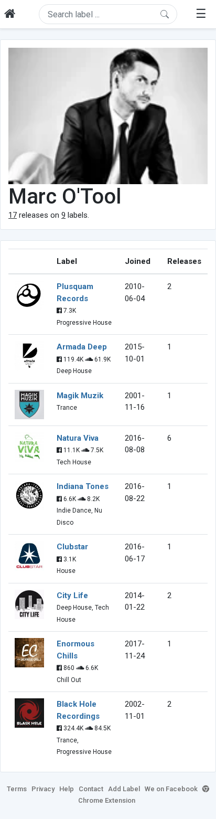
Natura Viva (78, 438)
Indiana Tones (83, 486)
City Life (72, 595)
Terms (17, 789)
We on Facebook (171, 789)
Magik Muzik (80, 395)
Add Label (124, 789)
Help (66, 789)
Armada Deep (82, 347)
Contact (91, 789)
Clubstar (72, 546)
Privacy (43, 789)
